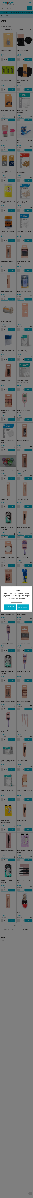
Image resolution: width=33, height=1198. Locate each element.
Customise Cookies (16, 602)
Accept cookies (22, 607)
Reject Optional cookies (10, 607)
